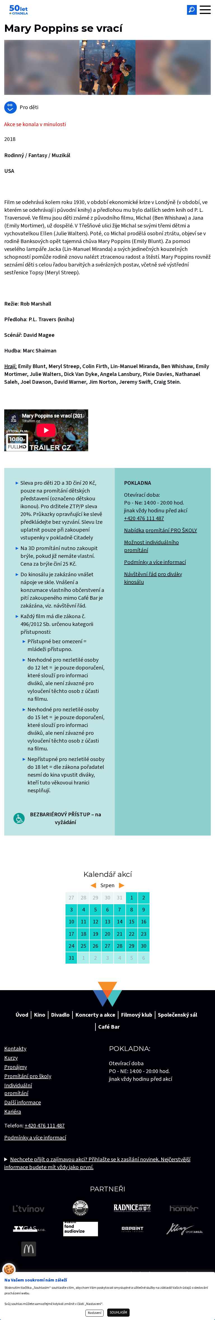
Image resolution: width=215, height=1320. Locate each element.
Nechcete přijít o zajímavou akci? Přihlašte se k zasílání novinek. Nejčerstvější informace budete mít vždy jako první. (97, 1163)
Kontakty (15, 1049)
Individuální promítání (18, 1089)
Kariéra (12, 1112)
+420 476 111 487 (144, 518)
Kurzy (11, 1058)
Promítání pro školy (27, 1076)
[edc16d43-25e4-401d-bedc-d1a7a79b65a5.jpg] (107, 67)
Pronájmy (15, 1067)
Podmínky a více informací (155, 562)
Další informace (22, 1103)
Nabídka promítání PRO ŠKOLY (160, 530)
